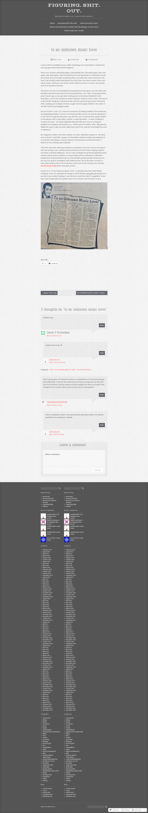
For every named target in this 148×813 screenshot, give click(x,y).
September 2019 (48, 575)
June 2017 (46, 626)
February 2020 (47, 569)
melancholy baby (48, 504)
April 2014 (46, 700)
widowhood (46, 776)
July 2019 (45, 579)
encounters (46, 724)
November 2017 (48, 616)
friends (45, 737)
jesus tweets (46, 496)
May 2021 (46, 554)
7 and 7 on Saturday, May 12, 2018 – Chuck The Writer (70, 370)
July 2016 (45, 647)
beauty (45, 722)
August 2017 (46, 622)
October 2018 (47, 595)
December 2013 (47, 708)
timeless (45, 506)
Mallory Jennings (52, 520)
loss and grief (47, 743)
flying (44, 733)
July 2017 (45, 624)
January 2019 (47, 591)
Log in (45, 790)
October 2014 (47, 688)
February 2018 (47, 610)
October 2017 (47, 618)
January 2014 (47, 706)
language (45, 741)
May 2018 (46, 604)
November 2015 (48, 663)
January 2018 (47, 612)
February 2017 (47, 634)
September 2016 (48, 643)
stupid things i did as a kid (51, 771)
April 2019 (46, 585)
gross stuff (46, 739)
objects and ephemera (49, 751)
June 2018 (46, 602)
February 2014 (47, 704)
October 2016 (47, 641)
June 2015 (46, 673)
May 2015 (46, 675)
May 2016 (46, 651)
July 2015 (45, 671)
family (45, 728)
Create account (47, 788)
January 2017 (47, 636)
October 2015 (47, 665)
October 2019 (47, 573)
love (44, 745)
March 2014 (46, 702)
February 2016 (47, 657)
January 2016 (47, 659)
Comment (97, 470)
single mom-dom (48, 765)
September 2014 (48, 690)
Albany (45, 720)
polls (44, 753)
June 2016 (46, 649)
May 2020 (46, 565)
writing (45, 780)
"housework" (46, 718)
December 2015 (47, 661)
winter (45, 778)
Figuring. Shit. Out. (74, 8)
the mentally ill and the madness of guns (91, 293)
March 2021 (46, 555)
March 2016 (46, 655)
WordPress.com (47, 796)
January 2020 (47, 571)
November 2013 (48, 710)
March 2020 (46, 567)
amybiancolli (74, 59)
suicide (45, 773)
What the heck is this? (89, 23)
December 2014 (47, 685)
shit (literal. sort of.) (49, 761)
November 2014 (48, 686)
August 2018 (46, 598)
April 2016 (46, 653)
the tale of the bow (48, 498)
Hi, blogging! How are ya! (53, 516)
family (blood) (47, 730)
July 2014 (45, 694)
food (44, 735)
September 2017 (48, 620)
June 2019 (46, 581)
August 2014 (46, 692)
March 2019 (46, 587)
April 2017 (46, 630)
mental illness (47, 747)
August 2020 (46, 561)
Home (52, 23)
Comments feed (47, 794)
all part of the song (49, 293)
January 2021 (47, 557)
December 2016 (47, 638)
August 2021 (46, 552)
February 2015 (47, 681)
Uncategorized (93, 59)
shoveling (46, 763)
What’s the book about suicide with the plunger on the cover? (74, 27)
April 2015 (46, 677)
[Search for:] (49, 488)
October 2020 (47, 559)
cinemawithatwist (57, 402)
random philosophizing (50, 759)
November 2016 (48, 640)
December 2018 (47, 593)
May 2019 (46, 583)
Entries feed (46, 792)
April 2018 (46, 606)
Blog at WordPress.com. (48, 806)
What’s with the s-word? (74, 31)
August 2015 (46, 669)
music (44, 749)
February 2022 (47, 550)
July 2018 (45, 600)
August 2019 (46, 577)
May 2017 (46, 628)
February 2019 (47, 589)
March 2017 (46, 632)
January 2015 (47, 683)
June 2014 (46, 696)
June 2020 (46, 563)
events (45, 726)
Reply (102, 325)
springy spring (47, 769)
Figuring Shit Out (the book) (51, 732)
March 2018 (46, 608)
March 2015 (46, 679)
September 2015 (48, 667)
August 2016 (46, 645)
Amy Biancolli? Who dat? (67, 23)
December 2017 (47, 614)
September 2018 (48, 597)
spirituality (46, 767)
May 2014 (46, 698)
